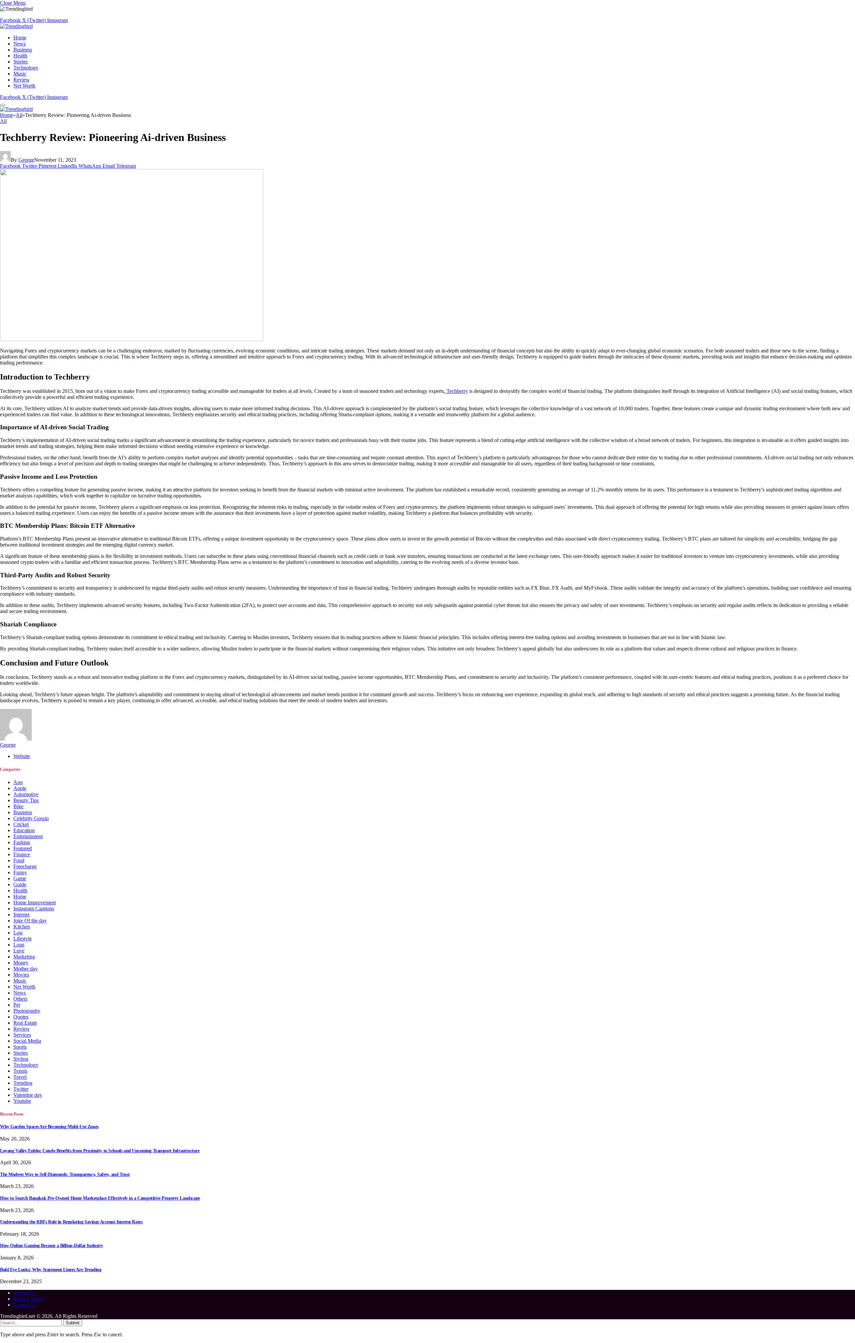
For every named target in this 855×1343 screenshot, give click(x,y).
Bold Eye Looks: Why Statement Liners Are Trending (50, 1269)
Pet (16, 1005)
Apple (19, 788)
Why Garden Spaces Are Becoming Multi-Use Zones (49, 1126)
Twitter (20, 1089)
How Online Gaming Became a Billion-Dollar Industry (51, 1245)
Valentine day (27, 1095)
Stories (20, 61)
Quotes (20, 1017)
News (19, 43)
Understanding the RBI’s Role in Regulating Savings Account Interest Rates (71, 1221)
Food (18, 860)
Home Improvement (34, 902)
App (18, 782)
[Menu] (2, 105)
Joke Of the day (30, 920)
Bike (18, 806)
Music (19, 74)
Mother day (25, 969)
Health (20, 55)
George (26, 160)
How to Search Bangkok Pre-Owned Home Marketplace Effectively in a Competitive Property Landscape (100, 1198)
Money (20, 962)
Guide (19, 884)
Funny (20, 872)
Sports (20, 1047)
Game (19, 878)
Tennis (20, 1071)
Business (22, 49)
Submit (72, 1322)
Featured (22, 848)
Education (24, 830)
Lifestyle (22, 938)
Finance (21, 854)
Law (18, 932)
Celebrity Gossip (31, 818)
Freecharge (25, 866)
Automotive (25, 794)
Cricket (21, 824)
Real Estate (25, 1023)
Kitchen (21, 926)
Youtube (22, 1101)
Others (20, 999)
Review (21, 80)
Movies (21, 975)
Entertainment (28, 836)
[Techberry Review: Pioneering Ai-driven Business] (131, 339)
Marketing (24, 956)
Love (18, 950)
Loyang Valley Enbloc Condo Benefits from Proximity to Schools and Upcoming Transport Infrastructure (99, 1150)
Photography (26, 1011)
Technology (25, 67)
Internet (21, 914)
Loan (18, 944)
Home (19, 37)
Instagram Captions (33, 908)
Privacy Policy (28, 1299)
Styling (20, 1059)
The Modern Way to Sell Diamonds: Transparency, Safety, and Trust (65, 1174)
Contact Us (25, 1305)
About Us (23, 1293)
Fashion (21, 842)
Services (22, 1035)
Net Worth (24, 86)
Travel (20, 1077)
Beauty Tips (26, 800)
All (3, 121)
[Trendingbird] (16, 26)
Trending (22, 1083)
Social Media (27, 1041)
